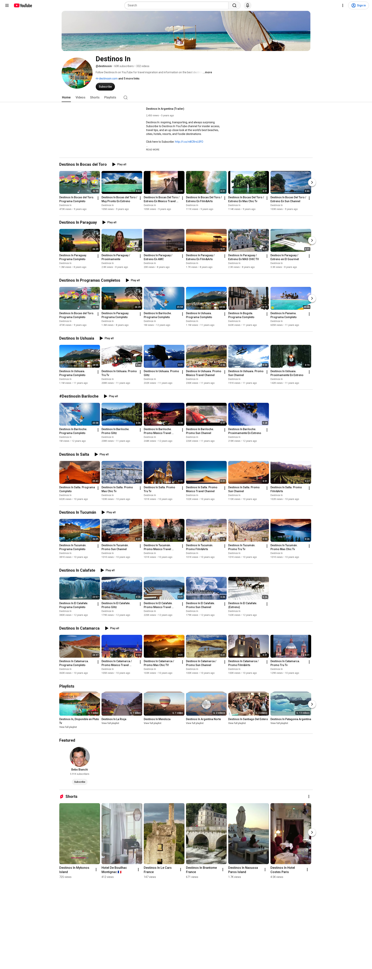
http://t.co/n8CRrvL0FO (189, 141)
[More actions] (98, 198)
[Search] (234, 5)
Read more (152, 149)
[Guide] (7, 5)
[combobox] (177, 5)
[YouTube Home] (23, 5)
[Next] (312, 182)
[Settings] (342, 5)
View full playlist (68, 727)
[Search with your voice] (247, 5)
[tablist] (186, 97)
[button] (152, 149)
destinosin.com (108, 78)
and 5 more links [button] (129, 78)
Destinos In (65, 205)
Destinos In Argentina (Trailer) (165, 108)
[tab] (66, 97)
